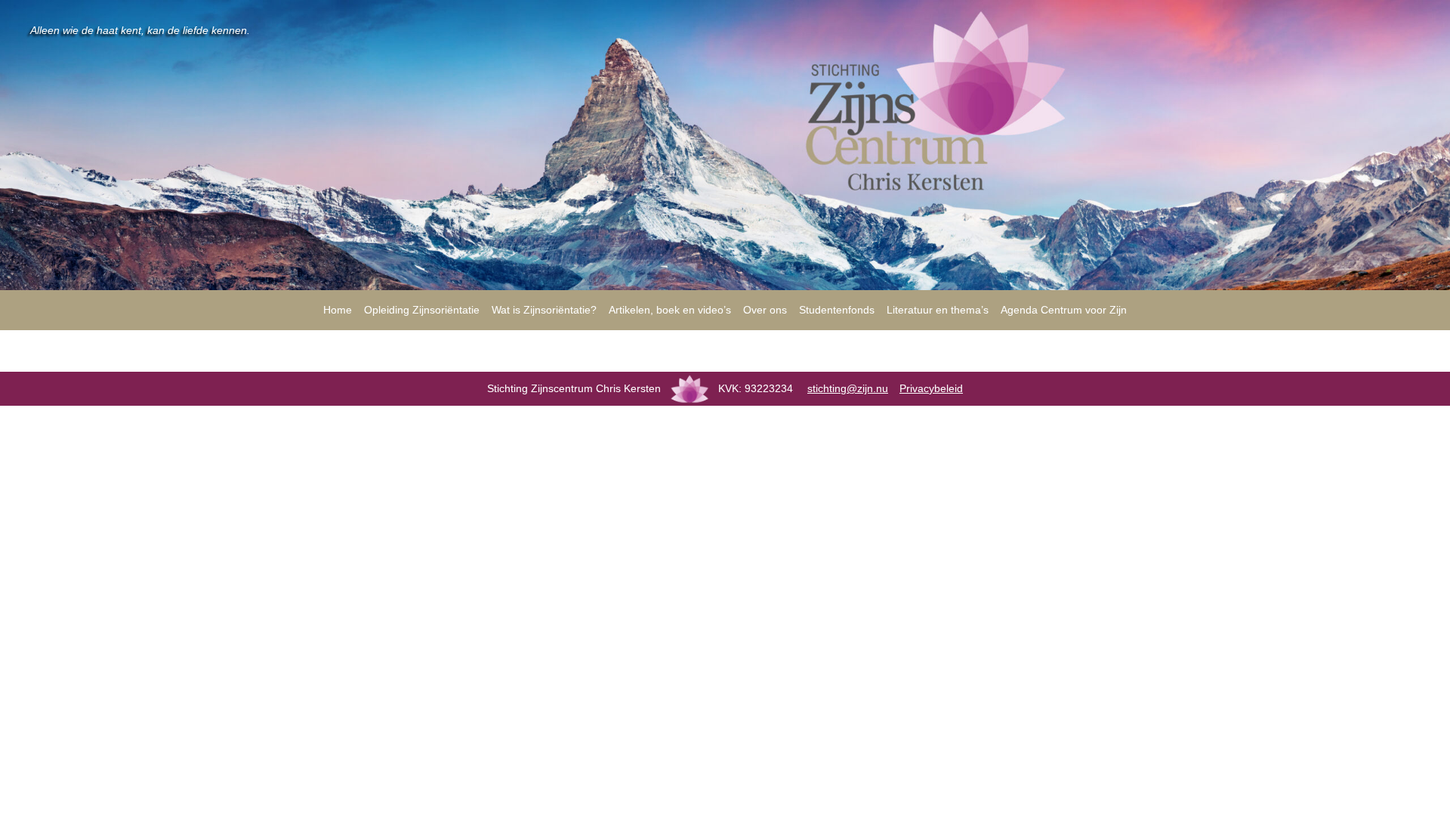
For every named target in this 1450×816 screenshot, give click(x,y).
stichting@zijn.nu (847, 388)
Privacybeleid (931, 388)
